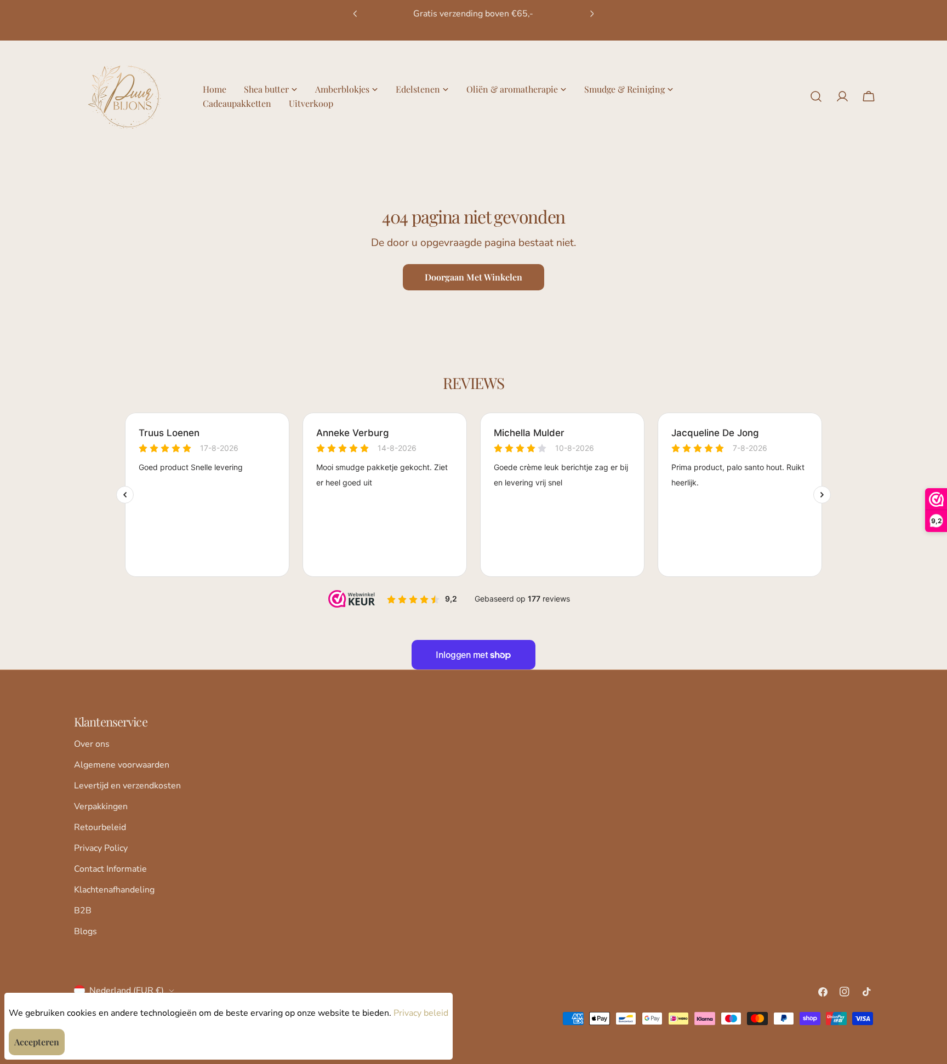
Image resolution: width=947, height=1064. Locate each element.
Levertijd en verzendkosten (127, 786)
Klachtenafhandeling (114, 890)
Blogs (85, 931)
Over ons (92, 744)
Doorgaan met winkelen (473, 277)
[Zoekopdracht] (816, 96)
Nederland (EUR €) (126, 991)
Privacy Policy (101, 848)
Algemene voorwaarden (121, 765)
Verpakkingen (101, 806)
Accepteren (36, 1042)
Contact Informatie (110, 869)
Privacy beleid (420, 1013)
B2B (83, 911)
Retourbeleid (100, 827)
